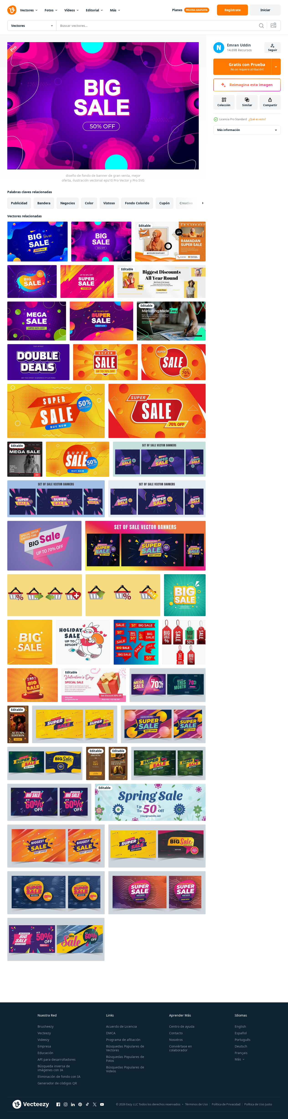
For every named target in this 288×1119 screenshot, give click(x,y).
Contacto (176, 1033)
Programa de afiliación (123, 1039)
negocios (67, 203)
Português (242, 1039)
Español (241, 1033)
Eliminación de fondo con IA (59, 1076)
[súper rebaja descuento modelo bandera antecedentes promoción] (105, 362)
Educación (45, 1053)
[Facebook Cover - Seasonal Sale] (161, 281)
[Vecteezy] (11, 10)
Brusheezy (46, 1026)
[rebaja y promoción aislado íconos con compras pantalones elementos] (44, 595)
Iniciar (265, 10)
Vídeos (69, 10)
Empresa (44, 1046)
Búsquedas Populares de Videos (125, 1069)
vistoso (109, 203)
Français (241, 1053)
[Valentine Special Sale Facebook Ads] (93, 685)
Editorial (92, 10)
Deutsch (241, 1046)
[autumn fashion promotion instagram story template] (17, 724)
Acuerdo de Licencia (121, 1026)
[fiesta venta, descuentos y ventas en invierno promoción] (83, 642)
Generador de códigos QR (57, 1083)
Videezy (43, 1039)
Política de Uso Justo (258, 1104)
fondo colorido (137, 203)
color (89, 203)
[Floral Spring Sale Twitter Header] (150, 802)
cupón (164, 203)
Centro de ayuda (181, 1026)
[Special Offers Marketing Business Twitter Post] (171, 321)
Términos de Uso (196, 1104)
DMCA (110, 1033)
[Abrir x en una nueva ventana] (95, 1104)
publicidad (19, 203)
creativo (186, 203)
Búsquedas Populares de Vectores (125, 1048)
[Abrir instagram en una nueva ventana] (65, 1104)
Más (113, 10)
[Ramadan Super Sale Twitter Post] (170, 241)
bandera (43, 203)
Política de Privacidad (226, 1104)
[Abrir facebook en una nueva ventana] (58, 1104)
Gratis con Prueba (247, 67)
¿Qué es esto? (257, 119)
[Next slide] (198, 202)
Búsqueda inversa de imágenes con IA (54, 1068)
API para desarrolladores (57, 1059)
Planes (177, 10)
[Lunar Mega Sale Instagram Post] (24, 459)
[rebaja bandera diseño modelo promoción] (29, 642)
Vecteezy (44, 1033)
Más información (228, 130)
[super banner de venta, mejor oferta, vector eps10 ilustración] (87, 281)
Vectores (27, 10)
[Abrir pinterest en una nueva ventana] (80, 1104)
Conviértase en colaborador (180, 1048)
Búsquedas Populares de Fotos (125, 1059)
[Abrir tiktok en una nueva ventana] (87, 1104)
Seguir (272, 50)
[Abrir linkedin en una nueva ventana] (73, 1104)
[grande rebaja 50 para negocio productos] (32, 685)
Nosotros (176, 1039)
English (240, 1026)
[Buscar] (261, 25)
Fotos (49, 10)
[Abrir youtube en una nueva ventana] (102, 1104)
